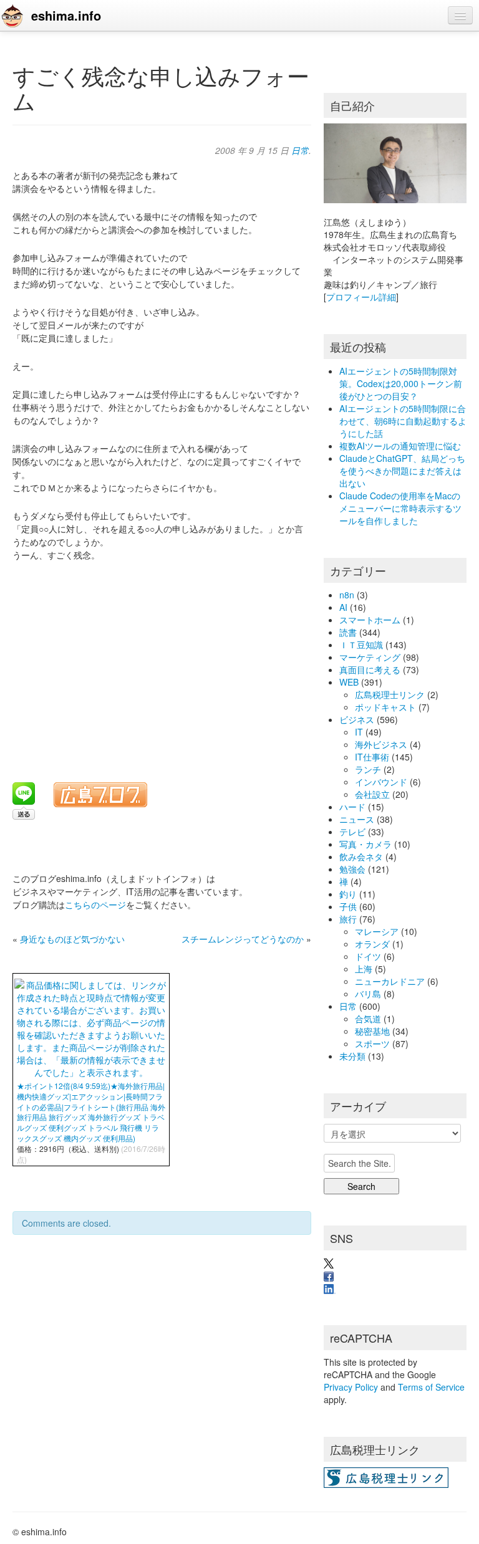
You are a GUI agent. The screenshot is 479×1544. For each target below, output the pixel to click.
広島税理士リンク (390, 694)
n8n (346, 594)
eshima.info (66, 15)
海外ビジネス (381, 744)
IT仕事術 (372, 756)
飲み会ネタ (361, 856)
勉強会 (352, 869)
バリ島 (368, 993)
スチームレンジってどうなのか (242, 939)
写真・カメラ (365, 844)
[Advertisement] (165, 664)
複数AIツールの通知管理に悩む (400, 445)
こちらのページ (95, 904)
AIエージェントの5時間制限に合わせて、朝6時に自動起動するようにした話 (403, 420)
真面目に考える (369, 669)
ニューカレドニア (390, 981)
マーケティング (369, 657)
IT (359, 732)
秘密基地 (372, 1031)
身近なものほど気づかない (72, 939)
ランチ (368, 769)
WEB (349, 682)
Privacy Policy (351, 1387)
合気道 (368, 1018)
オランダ (372, 943)
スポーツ (372, 1043)
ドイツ (368, 956)
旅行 (348, 919)
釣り (348, 894)
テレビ (352, 831)
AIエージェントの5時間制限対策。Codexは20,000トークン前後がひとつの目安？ (400, 383)
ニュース (356, 819)
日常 (300, 150)
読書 (348, 632)
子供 (348, 906)
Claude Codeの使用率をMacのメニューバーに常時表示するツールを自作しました (400, 508)
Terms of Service (431, 1387)
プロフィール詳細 (361, 296)
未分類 (352, 1056)
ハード (352, 806)
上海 (363, 968)
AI (343, 607)
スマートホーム (369, 619)
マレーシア (377, 931)
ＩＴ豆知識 (361, 644)
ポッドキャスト (385, 707)
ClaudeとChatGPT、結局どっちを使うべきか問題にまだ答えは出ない (402, 470)
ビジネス (356, 719)
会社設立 (372, 794)
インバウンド (381, 781)
